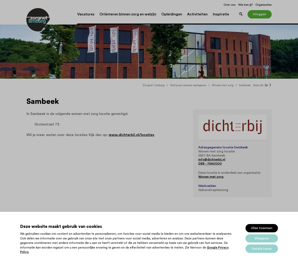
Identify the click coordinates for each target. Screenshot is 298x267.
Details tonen (262, 248)
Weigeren (262, 238)
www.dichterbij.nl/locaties (131, 135)
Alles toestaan (261, 228)
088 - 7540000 (210, 163)
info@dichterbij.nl (211, 159)
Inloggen (259, 14)
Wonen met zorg (210, 176)
